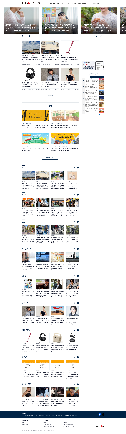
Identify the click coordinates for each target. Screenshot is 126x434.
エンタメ (74, 3)
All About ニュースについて (68, 426)
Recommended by (96, 114)
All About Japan (25, 424)
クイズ (90, 3)
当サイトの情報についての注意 (49, 426)
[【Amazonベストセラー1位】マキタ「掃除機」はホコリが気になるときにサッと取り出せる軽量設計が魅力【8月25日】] (70, 53)
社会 (62, 3)
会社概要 (44, 422)
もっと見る (50, 95)
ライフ (54, 3)
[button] (23, 36)
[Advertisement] (93, 126)
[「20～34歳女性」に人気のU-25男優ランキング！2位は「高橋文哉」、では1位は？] (50, 79)
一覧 (74, 167)
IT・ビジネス (68, 3)
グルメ (58, 3)
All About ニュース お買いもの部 (66, 64)
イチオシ (23, 426)
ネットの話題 (96, 3)
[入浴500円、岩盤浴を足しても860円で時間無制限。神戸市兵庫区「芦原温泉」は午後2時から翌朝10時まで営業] (50, 53)
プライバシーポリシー (47, 424)
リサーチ (79, 3)
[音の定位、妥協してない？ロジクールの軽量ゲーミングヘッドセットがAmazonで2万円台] (31, 79)
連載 (51, 3)
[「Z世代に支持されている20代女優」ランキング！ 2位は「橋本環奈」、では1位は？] (70, 79)
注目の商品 (84, 3)
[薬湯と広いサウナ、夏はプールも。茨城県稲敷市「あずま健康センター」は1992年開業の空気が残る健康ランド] (31, 53)
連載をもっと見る (50, 157)
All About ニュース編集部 (26, 64)
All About (23, 422)
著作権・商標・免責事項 (68, 424)
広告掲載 (65, 422)
